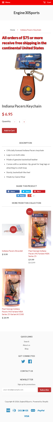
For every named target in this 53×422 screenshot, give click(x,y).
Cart (49, 2)
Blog (26, 349)
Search (26, 341)
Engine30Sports (26, 12)
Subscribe (44, 390)
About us (26, 345)
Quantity (6, 121)
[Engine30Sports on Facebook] (30, 362)
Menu (7, 2)
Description (25, 143)
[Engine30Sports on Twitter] (23, 362)
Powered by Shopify (40, 402)
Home (12, 30)
